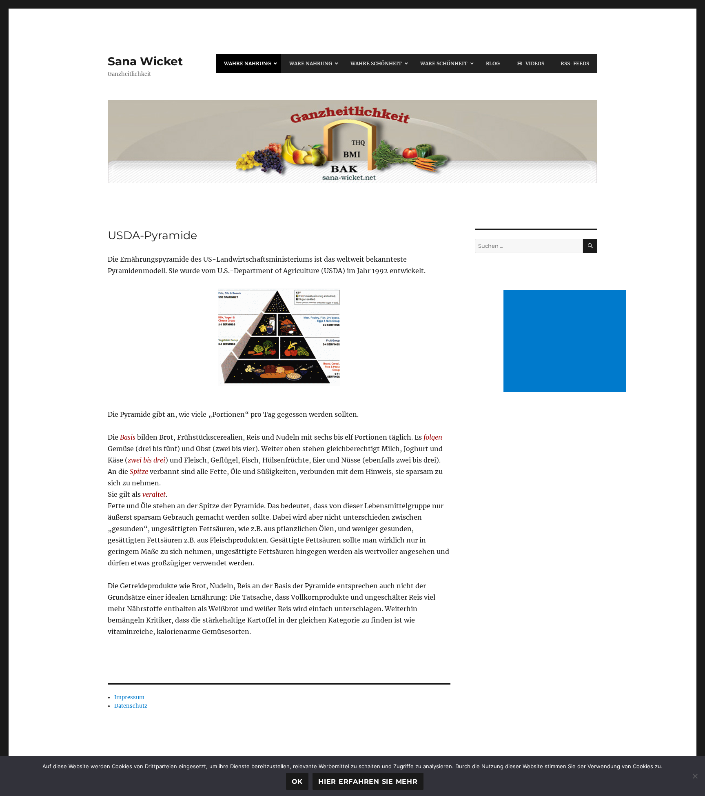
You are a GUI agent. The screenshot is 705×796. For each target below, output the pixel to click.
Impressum (129, 697)
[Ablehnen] (695, 776)
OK (297, 781)
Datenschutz (130, 706)
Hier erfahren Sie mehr (368, 781)
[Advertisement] (566, 342)
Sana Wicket (145, 61)
